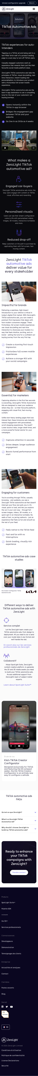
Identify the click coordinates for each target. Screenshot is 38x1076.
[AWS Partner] (5, 1014)
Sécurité (5, 1066)
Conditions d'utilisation (11, 1050)
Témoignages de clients (11, 954)
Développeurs (7, 941)
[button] (34, 9)
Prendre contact (19, 872)
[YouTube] (11, 1006)
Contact (5, 974)
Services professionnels (11, 927)
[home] (8, 9)
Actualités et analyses (11, 968)
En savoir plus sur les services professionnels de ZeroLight (17, 646)
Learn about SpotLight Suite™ (17, 685)
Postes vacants (8, 988)
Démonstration (8, 947)
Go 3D (5, 921)
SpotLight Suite (8, 903)
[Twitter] (7, 1006)
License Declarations (10, 1061)
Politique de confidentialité (13, 1055)
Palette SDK (6, 909)
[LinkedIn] (2, 1006)
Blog (3, 994)
